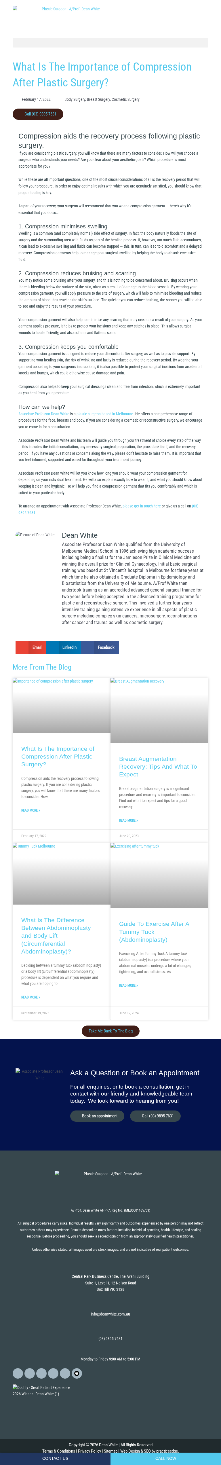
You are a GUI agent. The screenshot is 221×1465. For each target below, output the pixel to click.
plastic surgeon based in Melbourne (105, 414)
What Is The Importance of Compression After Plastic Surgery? (57, 756)
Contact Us (55, 1458)
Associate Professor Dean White (43, 414)
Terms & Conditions (58, 1451)
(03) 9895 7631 (110, 1338)
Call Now (165, 1458)
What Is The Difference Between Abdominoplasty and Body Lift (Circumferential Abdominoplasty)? (56, 936)
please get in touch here (142, 506)
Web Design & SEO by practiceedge (149, 1451)
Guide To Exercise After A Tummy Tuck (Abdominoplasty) (154, 931)
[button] (110, 43)
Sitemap (110, 1451)
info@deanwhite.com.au (110, 1314)
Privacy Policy (89, 1451)
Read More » (30, 810)
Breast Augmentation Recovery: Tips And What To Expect (158, 766)
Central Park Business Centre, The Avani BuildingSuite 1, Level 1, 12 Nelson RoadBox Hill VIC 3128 (110, 1283)
